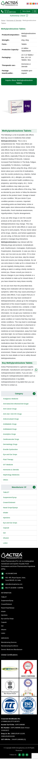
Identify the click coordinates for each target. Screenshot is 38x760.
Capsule (6, 528)
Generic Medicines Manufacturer (11, 649)
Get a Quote (26, 11)
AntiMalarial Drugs (10, 429)
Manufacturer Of (19, 487)
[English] (27, 3)
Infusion (6, 538)
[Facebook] (19, 754)
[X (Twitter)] (23, 754)
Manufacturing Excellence (9, 646)
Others (5, 480)
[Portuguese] (33, 3)
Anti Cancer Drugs (10, 409)
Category (19, 394)
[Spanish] (30, 3)
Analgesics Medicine (10, 399)
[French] (36, 3)
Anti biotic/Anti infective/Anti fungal (15, 404)
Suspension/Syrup (10, 497)
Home (3, 20)
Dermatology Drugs (10, 444)
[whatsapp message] (36, 370)
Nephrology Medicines (11, 475)
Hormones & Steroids (14, 20)
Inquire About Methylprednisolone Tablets (19, 81)
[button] (35, 11)
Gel (4, 533)
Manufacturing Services (9, 642)
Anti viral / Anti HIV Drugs (12, 414)
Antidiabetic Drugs (10, 424)
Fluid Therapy (8, 459)
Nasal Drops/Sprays (10, 508)
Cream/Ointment (9, 502)
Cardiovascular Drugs (11, 439)
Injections (6, 518)
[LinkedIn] (26, 754)
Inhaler (5, 513)
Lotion (5, 543)
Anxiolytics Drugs (9, 434)
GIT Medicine (8, 465)
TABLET (6, 492)
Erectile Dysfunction (10, 449)
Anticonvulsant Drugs (11, 419)
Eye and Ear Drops (10, 454)
